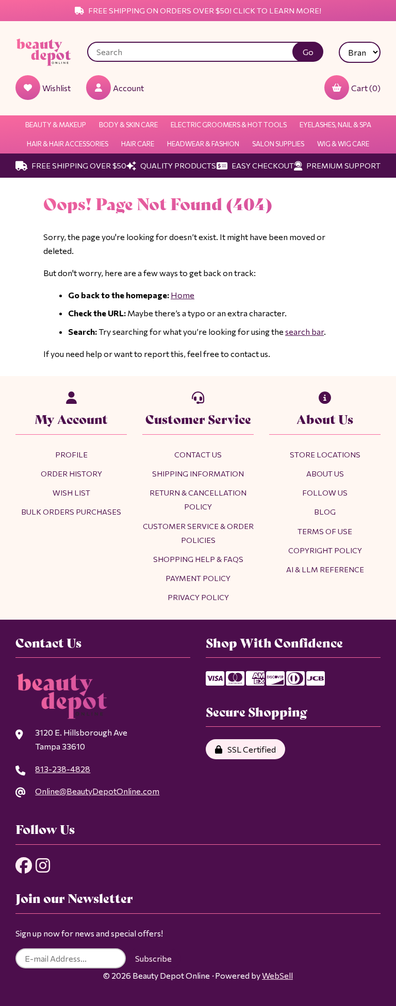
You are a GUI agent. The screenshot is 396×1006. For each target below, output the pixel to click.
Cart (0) (366, 88)
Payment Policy (198, 578)
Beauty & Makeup (55, 125)
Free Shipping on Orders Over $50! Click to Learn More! (204, 10)
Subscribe (153, 958)
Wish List (71, 492)
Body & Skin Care (128, 125)
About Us (325, 473)
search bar (304, 331)
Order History (71, 473)
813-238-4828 (62, 769)
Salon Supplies (278, 144)
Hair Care (137, 144)
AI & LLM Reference (325, 569)
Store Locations (325, 454)
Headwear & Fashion (203, 144)
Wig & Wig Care (343, 144)
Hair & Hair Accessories (67, 144)
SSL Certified (250, 749)
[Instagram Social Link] (43, 865)
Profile (71, 454)
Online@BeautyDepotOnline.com (97, 791)
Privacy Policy (198, 597)
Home (182, 295)
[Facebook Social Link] (23, 865)
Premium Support (343, 165)
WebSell (277, 975)
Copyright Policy (325, 550)
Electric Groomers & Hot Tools (229, 125)
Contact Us (198, 454)
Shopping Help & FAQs (198, 559)
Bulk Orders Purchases (71, 511)
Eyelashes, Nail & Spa (335, 125)
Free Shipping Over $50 (78, 165)
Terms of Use (325, 531)
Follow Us (325, 492)
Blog (325, 511)
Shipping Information (198, 473)
